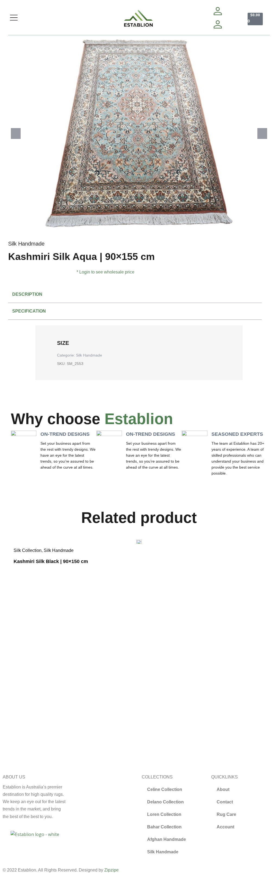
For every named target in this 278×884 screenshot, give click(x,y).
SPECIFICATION (29, 311)
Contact (225, 802)
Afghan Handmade (166, 839)
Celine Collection (164, 789)
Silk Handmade (26, 244)
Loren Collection (164, 814)
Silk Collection (28, 550)
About (223, 789)
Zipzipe (111, 870)
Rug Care (226, 814)
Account (225, 827)
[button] (16, 133)
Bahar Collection (164, 827)
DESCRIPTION (27, 294)
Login (84, 272)
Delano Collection (165, 802)
